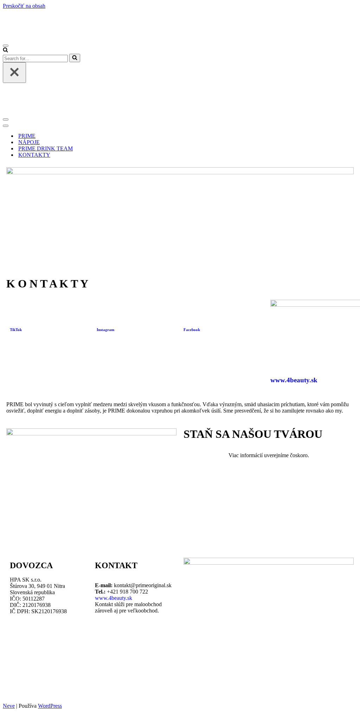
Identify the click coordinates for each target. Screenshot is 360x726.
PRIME (27, 136)
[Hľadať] (5, 50)
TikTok (16, 330)
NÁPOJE (29, 142)
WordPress (50, 706)
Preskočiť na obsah (24, 6)
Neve (9, 706)
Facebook (192, 330)
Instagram (105, 330)
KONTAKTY (34, 155)
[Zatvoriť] (14, 72)
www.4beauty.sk (293, 380)
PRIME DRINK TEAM (45, 148)
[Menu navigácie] (5, 46)
